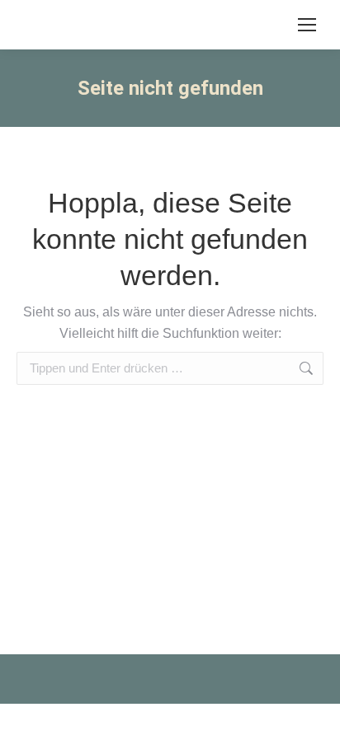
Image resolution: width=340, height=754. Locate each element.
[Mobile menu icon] (306, 24)
